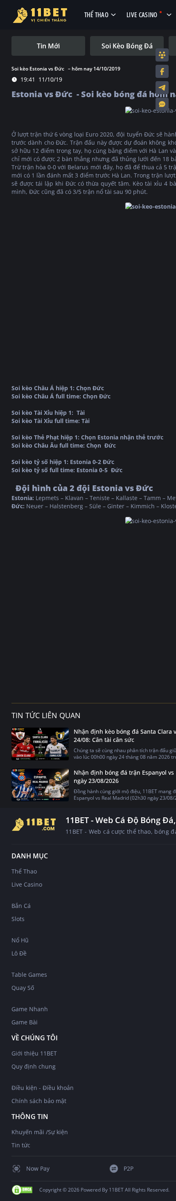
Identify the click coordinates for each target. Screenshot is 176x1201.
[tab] (48, 46)
